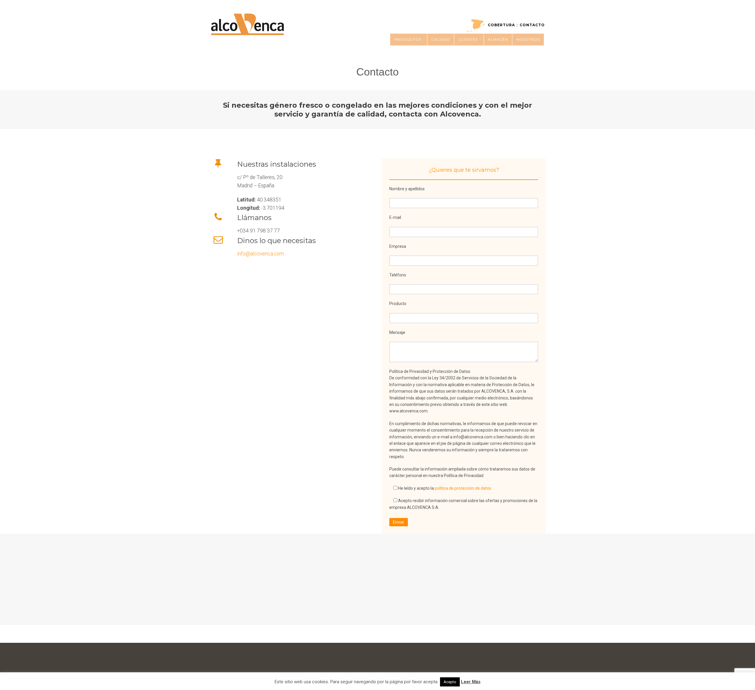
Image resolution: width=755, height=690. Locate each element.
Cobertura (501, 25)
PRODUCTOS (407, 39)
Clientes (468, 39)
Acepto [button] (450, 682)
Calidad (440, 39)
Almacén (498, 39)
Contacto (532, 25)
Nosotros (528, 39)
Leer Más (470, 681)
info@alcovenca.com (260, 254)
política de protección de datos (463, 488)
